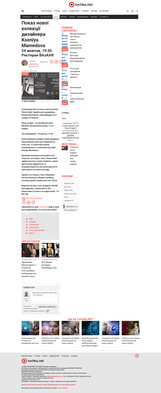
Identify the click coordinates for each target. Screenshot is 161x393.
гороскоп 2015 (70, 123)
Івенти (56, 17)
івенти (32, 233)
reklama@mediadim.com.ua (55, 376)
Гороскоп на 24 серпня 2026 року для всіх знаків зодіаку (130, 340)
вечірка (32, 222)
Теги (64, 118)
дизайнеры (34, 227)
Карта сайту (68, 190)
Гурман (85, 11)
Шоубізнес (46, 11)
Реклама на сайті (70, 194)
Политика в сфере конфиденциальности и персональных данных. (56, 384)
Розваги (72, 17)
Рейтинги (64, 17)
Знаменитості (27, 17)
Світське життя (46, 17)
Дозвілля (104, 11)
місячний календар (70, 131)
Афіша (94, 11)
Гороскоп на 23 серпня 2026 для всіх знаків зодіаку (74, 155)
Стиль (57, 11)
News (36, 17)
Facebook (43, 207)
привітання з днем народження (70, 135)
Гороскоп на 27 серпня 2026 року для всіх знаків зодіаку (50, 340)
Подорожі (74, 11)
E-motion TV (104, 17)
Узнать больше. (63, 388)
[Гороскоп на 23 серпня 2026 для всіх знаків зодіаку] (65, 148)
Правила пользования (28, 384)
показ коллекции (36, 230)
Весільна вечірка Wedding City (49, 264)
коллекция (34, 224)
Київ (31, 219)
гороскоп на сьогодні (70, 127)
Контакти (67, 187)
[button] (132, 11)
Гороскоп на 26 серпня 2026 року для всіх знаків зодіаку (70, 340)
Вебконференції (83, 17)
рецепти (70, 140)
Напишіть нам (69, 183)
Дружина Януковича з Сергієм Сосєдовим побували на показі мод (29, 269)
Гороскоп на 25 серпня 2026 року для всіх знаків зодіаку (110, 340)
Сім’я (64, 11)
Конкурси (94, 17)
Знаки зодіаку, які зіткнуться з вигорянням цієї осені (30, 340)
